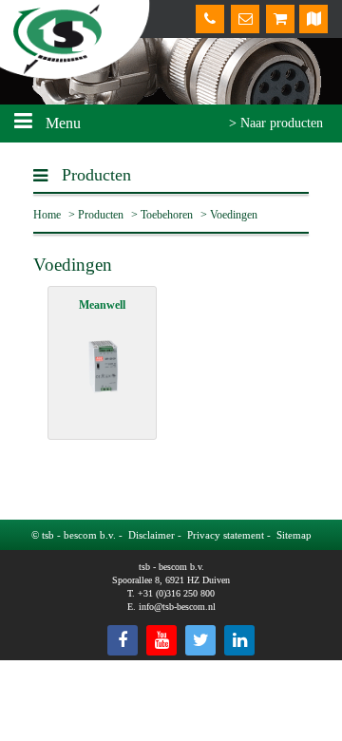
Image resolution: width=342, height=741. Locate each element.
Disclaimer (151, 535)
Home (47, 214)
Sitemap (294, 535)
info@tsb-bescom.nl (177, 606)
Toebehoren (167, 214)
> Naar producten (276, 123)
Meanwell (102, 305)
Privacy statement (225, 535)
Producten (101, 214)
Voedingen (233, 214)
